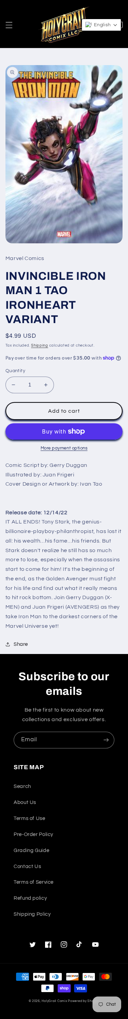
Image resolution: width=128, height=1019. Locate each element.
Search (22, 786)
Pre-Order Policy (33, 834)
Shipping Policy (32, 914)
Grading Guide (31, 850)
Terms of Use (29, 818)
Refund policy (30, 898)
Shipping (39, 345)
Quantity (15, 370)
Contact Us (27, 866)
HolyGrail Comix (54, 1001)
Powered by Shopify (83, 1001)
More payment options (64, 448)
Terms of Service (34, 882)
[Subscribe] (106, 740)
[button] (9, 25)
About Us (25, 802)
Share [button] (21, 644)
